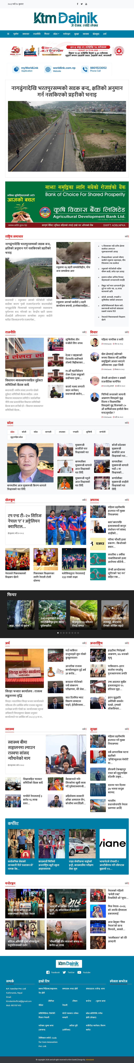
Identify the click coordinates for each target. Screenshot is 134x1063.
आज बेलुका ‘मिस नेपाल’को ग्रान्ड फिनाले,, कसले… (116, 926)
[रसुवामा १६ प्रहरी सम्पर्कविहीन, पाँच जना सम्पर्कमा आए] (73, 253)
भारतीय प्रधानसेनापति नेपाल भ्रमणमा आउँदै (117, 804)
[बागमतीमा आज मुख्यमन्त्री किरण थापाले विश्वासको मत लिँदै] (30, 463)
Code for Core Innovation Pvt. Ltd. (48, 1042)
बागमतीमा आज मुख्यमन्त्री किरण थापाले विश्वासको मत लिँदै (26, 487)
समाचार (26, 34)
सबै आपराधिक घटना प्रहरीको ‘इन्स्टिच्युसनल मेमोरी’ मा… (118, 757)
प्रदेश (55, 34)
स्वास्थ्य (86, 34)
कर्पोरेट (13, 823)
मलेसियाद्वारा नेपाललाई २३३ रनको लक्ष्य (73, 575)
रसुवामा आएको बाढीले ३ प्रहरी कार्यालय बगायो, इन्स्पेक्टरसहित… (73, 304)
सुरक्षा (76, 34)
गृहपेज (15, 34)
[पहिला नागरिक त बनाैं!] (95, 342)
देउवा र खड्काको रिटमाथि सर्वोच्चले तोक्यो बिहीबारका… (75, 359)
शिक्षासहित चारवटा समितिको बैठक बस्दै (33, 781)
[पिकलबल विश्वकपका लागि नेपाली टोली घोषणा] (46, 559)
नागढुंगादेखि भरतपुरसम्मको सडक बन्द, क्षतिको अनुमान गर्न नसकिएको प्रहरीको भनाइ (28, 248)
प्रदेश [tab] (12, 432)
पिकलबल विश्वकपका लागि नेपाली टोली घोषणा (44, 577)
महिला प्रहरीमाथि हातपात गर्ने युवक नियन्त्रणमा (116, 511)
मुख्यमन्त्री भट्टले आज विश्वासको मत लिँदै (82, 482)
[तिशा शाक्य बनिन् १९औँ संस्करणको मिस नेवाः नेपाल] (25, 903)
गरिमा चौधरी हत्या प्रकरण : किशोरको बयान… (117, 543)
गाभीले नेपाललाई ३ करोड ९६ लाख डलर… (32, 800)
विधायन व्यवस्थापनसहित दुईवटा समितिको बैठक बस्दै (24, 382)
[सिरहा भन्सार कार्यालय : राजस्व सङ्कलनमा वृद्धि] (24, 668)
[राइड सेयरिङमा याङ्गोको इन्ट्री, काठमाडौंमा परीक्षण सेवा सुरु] (82, 843)
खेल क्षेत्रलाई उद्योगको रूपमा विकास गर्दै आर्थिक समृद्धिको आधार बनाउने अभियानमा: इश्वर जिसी (113, 359)
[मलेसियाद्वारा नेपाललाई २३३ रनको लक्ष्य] (74, 559)
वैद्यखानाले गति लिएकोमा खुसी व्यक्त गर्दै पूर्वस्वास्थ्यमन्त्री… (76, 783)
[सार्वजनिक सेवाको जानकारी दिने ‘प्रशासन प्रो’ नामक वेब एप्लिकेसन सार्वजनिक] (21, 843)
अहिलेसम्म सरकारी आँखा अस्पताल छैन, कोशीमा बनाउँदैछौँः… (76, 800)
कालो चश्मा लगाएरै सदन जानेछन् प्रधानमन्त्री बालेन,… (75, 390)
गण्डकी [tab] (76, 432)
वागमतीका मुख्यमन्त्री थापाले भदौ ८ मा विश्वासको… (120, 467)
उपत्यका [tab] (62, 432)
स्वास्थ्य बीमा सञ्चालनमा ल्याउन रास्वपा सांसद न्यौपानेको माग (21, 750)
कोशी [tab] (24, 432)
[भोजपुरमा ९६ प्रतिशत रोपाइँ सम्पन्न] (83, 615)
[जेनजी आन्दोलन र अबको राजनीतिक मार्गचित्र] (95, 380)
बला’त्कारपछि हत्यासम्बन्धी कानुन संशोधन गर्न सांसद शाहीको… (117, 528)
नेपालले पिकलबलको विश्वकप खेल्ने (15, 575)
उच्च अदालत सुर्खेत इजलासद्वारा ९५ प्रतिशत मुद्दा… (117, 685)
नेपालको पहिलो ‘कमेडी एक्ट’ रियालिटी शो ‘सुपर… (118, 894)
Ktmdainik (90, 1059)
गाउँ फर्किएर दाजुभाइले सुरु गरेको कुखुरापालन (76, 654)
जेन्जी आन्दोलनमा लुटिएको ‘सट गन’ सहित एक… (116, 573)
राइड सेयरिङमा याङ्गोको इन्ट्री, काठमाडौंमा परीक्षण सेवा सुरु (81, 865)
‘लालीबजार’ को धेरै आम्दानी (117, 940)
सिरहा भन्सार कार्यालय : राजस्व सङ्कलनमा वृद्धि (23, 693)
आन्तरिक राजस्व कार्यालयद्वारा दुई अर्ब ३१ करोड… (76, 670)
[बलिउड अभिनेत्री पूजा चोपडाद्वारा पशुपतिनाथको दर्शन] (25, 935)
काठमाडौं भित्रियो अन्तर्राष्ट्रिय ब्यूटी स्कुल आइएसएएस (48, 865)
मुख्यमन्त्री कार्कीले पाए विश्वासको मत (82, 449)
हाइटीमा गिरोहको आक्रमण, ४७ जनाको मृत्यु (118, 654)
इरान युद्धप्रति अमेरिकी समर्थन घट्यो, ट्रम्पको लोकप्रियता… (115, 703)
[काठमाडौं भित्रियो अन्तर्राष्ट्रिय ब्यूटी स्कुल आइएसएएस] (51, 843)
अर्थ (104, 34)
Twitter (71, 972)
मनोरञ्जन (66, 34)
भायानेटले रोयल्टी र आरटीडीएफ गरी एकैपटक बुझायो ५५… (112, 865)
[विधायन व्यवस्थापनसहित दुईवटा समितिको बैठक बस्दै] (24, 357)
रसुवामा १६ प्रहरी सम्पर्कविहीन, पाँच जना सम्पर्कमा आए (73, 269)
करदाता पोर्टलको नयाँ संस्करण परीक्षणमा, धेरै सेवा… (76, 685)
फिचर (46, 34)
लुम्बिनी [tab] (89, 432)
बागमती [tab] (48, 432)
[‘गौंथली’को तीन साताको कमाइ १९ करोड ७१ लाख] (66, 935)
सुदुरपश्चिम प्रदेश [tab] (16, 437)
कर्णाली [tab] (102, 432)
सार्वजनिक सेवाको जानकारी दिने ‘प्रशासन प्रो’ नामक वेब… (20, 865)
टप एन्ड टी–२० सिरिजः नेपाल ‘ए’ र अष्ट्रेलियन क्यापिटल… (25, 521)
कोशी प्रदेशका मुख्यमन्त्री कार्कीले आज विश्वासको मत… (119, 450)
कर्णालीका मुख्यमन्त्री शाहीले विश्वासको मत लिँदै (120, 483)
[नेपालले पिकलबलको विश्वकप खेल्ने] (17, 559)
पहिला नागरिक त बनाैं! (112, 339)
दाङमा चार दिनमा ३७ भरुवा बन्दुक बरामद (116, 789)
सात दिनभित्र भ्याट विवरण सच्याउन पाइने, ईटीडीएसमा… (75, 701)
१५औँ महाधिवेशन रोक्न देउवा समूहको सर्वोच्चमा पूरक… (75, 375)
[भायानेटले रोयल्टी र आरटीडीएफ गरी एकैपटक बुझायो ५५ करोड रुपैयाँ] (113, 843)
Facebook (55, 972)
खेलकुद (96, 34)
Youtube (86, 972)
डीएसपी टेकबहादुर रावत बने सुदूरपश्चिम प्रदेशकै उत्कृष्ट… (117, 773)
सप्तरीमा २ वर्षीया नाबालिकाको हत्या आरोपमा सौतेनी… (117, 558)
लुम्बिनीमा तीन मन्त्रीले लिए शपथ (74, 341)
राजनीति (36, 34)
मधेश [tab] (36, 432)
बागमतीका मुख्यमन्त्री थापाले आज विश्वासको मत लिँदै (83, 467)
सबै (126, 237)
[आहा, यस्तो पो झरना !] (21, 615)
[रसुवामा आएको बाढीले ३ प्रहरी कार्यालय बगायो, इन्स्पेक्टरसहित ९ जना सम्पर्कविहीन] (73, 287)
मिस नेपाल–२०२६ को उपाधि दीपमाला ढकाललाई (117, 910)
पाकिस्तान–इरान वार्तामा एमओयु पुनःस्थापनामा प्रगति (117, 670)
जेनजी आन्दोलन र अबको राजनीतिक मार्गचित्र (113, 380)
